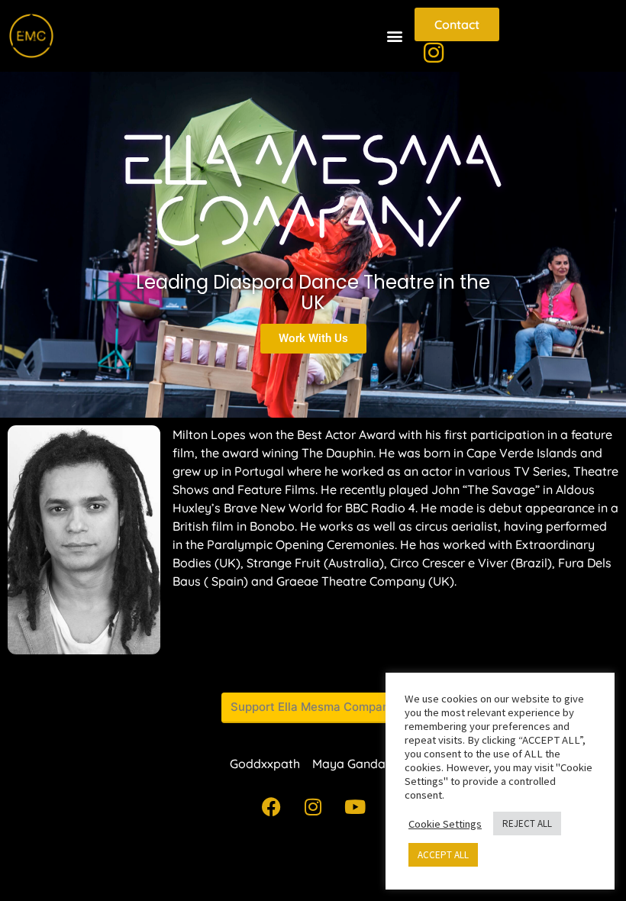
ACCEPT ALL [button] (443, 854)
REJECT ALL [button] (527, 823)
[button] (394, 36)
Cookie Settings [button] (445, 824)
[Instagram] (313, 807)
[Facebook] (271, 807)
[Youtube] (355, 807)
